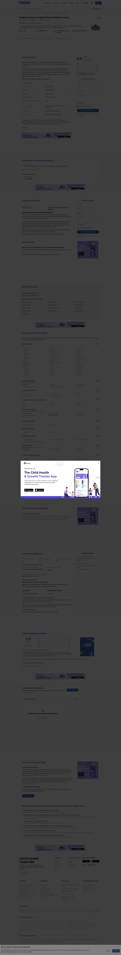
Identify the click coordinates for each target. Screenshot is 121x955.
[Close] (99, 463)
